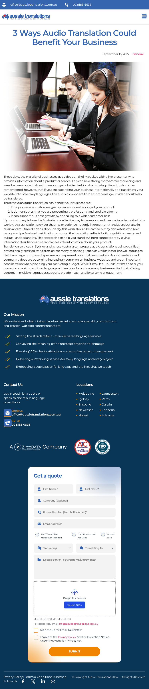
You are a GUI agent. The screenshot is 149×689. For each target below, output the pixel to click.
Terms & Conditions (38, 677)
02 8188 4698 (21, 424)
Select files (74, 605)
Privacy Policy (67, 637)
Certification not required (87, 536)
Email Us (17, 410)
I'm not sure (111, 536)
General (138, 54)
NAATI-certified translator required (51, 536)
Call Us (16, 421)
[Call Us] (8, 423)
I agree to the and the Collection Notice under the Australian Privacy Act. (74, 638)
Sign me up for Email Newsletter (61, 630)
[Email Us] (8, 413)
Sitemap (60, 677)
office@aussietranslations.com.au (36, 414)
